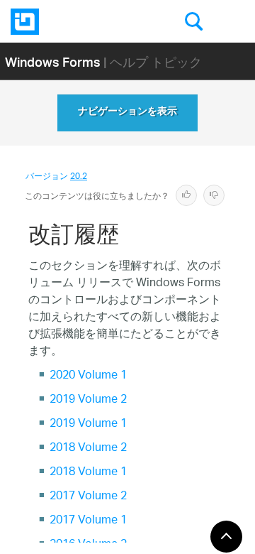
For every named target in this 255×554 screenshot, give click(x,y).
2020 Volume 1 (88, 376)
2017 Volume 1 (88, 521)
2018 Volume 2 (88, 448)
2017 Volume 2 (88, 497)
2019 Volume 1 (88, 424)
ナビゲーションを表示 (127, 113)
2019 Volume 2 (88, 400)
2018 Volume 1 (88, 472)
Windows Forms (53, 61)
